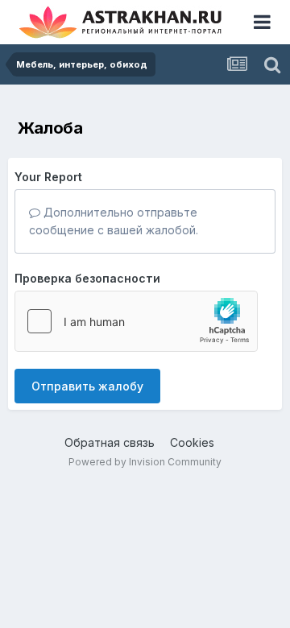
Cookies (192, 442)
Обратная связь (109, 442)
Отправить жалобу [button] (87, 386)
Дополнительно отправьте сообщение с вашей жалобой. (113, 221)
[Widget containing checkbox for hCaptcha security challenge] (136, 321)
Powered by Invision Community (145, 462)
